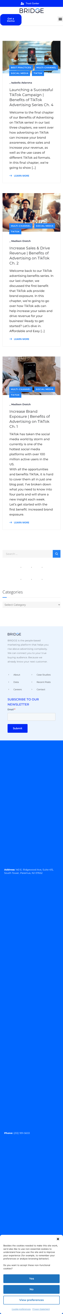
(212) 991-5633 (22, 1133)
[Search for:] (31, 554)
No (31, 1289)
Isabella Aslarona (21, 82)
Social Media (19, 73)
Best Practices (21, 67)
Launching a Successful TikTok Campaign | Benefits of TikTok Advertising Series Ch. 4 (31, 97)
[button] (58, 1239)
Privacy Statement (41, 1308)
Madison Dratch (21, 241)
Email (11, 709)
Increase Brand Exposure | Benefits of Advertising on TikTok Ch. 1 (29, 419)
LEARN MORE (21, 175)
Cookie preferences (21, 1308)
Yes (31, 1278)
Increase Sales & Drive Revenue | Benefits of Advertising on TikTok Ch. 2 (29, 255)
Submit (17, 728)
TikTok (38, 73)
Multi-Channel (46, 67)
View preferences (31, 1300)
